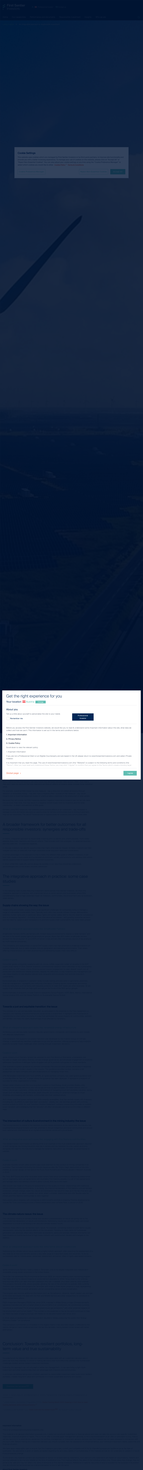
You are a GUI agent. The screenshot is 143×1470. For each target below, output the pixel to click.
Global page (12, 773)
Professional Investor (83, 716)
